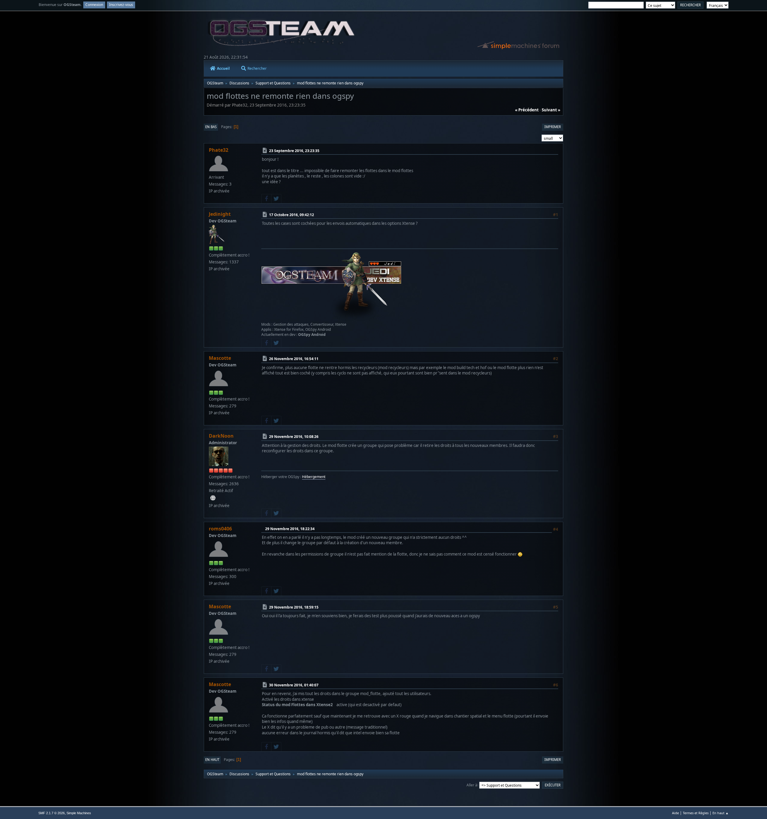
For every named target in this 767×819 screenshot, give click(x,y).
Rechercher (257, 68)
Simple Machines (79, 813)
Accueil (223, 68)
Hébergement (313, 476)
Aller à (471, 784)
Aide (675, 813)
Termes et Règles (696, 813)
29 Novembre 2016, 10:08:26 (293, 436)
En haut (212, 759)
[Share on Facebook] (266, 198)
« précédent (527, 110)
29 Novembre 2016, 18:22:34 (290, 528)
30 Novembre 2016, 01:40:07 (293, 685)
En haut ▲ (720, 813)
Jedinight (220, 214)
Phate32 (218, 150)
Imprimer (552, 127)
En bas (211, 127)
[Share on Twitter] (276, 198)
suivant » (551, 110)
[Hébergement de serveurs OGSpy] (213, 498)
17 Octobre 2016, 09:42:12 (291, 214)
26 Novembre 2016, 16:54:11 (293, 358)
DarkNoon (221, 436)
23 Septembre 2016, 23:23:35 (294, 150)
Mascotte (220, 358)
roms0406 (220, 528)
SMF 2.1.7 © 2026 (51, 813)
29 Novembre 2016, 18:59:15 (293, 607)
